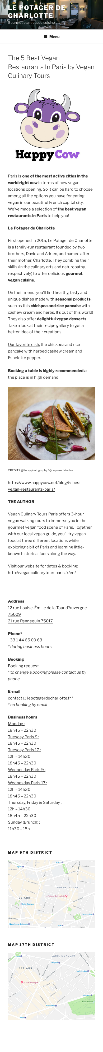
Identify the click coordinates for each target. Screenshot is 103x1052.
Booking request (23, 666)
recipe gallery (56, 325)
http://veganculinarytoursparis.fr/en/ (42, 572)
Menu (54, 36)
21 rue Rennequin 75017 (30, 621)
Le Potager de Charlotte (37, 12)
